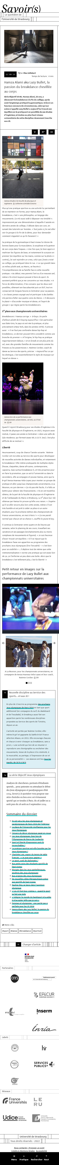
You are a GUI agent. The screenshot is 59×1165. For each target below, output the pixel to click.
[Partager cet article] (35, 132)
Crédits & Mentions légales (23, 1151)
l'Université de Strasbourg (16, 19)
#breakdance (25, 931)
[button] (3, 663)
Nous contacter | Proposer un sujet (29, 1148)
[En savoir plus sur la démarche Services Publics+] (44, 1064)
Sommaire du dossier (21, 814)
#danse (14, 931)
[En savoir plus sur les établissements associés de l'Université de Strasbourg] (44, 978)
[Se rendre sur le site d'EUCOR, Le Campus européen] (14, 1011)
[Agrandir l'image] (22, 167)
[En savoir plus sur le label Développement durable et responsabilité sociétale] (14, 1081)
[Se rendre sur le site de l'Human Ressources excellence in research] (44, 1048)
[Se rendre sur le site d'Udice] (14, 1118)
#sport (5, 931)
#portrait (37, 931)
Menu (14, 1159)
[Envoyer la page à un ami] (43, 132)
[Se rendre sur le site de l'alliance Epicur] (44, 995)
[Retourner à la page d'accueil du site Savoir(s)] (21, 9)
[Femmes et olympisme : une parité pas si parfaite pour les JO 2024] (18, 944)
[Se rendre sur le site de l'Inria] (44, 1027)
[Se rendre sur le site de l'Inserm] (44, 1011)
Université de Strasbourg (33, 1136)
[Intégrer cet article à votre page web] (51, 132)
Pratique (23, 1159)
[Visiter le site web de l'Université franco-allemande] (44, 1118)
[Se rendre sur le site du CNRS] (14, 978)
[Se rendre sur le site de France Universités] (14, 1100)
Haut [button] (46, 1159)
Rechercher (37, 1159)
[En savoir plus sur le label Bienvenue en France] (14, 1048)
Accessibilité (41, 1151)
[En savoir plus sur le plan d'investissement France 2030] (14, 1064)
